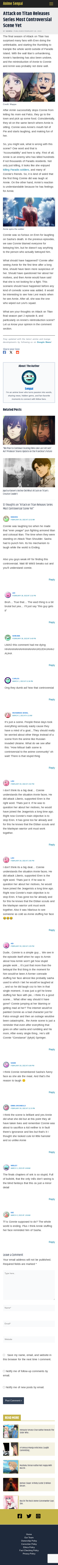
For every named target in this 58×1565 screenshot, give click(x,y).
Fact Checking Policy (29, 1550)
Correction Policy (29, 1544)
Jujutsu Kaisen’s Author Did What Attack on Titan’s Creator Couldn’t (25, 492)
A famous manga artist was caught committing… (34, 1449)
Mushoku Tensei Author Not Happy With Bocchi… (36, 1467)
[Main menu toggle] (51, 4)
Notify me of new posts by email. (25, 1387)
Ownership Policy (29, 1541)
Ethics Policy (29, 1547)
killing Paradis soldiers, (16, 169)
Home (29, 1534)
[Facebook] (4, 352)
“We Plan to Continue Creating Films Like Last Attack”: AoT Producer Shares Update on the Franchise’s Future (27, 449)
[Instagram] (38, 1516)
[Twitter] (11, 352)
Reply (52, 579)
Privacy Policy (29, 1554)
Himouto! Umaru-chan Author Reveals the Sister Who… (37, 1431)
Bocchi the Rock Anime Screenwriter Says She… (37, 1502)
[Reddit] (17, 352)
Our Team (29, 1537)
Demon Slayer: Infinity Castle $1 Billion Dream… (35, 1484)
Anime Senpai (13, 4)
